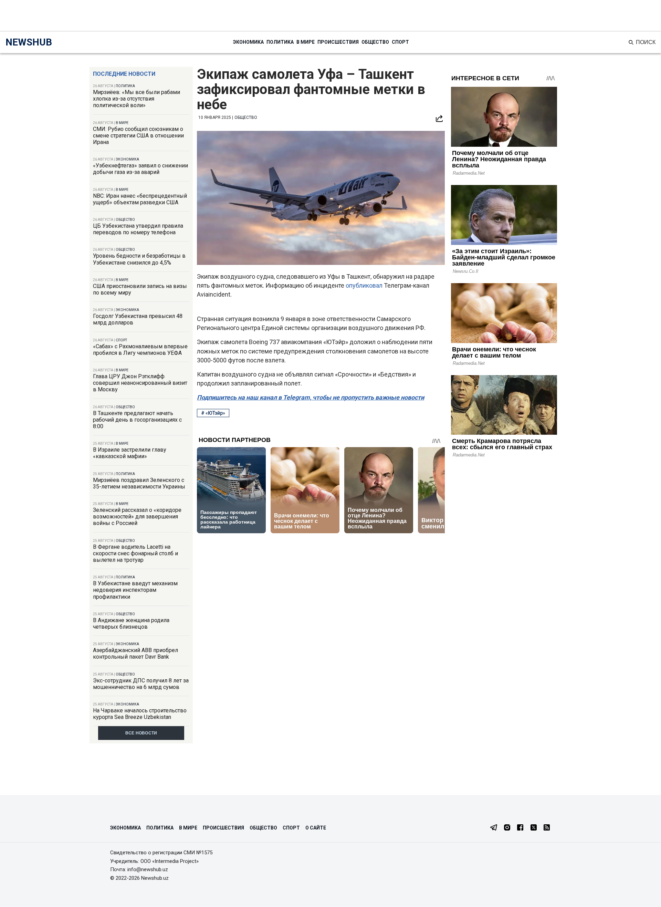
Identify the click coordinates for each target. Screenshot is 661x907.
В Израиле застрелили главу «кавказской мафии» (129, 453)
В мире (305, 42)
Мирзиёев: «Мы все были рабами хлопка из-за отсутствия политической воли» (136, 99)
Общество (375, 42)
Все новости (141, 733)
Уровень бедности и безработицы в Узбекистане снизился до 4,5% (139, 259)
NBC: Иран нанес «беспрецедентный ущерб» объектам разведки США (140, 199)
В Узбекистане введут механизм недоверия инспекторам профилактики (135, 590)
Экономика (248, 42)
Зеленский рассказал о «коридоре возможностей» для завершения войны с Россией (137, 516)
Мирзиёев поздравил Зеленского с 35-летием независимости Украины (139, 483)
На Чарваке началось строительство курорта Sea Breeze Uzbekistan (140, 713)
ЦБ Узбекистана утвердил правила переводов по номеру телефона (138, 229)
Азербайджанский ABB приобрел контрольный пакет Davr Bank (135, 653)
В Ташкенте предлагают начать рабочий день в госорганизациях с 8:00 (137, 420)
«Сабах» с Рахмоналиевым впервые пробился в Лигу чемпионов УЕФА (140, 349)
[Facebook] (520, 828)
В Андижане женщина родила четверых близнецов (131, 623)
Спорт (400, 42)
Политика (280, 42)
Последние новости (124, 74)
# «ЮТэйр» (213, 413)
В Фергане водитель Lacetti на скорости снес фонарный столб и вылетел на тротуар (135, 553)
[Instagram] (507, 828)
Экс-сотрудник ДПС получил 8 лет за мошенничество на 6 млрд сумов (141, 683)
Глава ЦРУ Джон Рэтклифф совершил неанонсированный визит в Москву (140, 383)
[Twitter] (533, 828)
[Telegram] (494, 828)
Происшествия (338, 42)
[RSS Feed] (547, 828)
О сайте (315, 828)
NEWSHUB (29, 42)
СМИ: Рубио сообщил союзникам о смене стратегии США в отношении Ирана (138, 135)
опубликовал (364, 285)
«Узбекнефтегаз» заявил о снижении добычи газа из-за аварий (140, 168)
